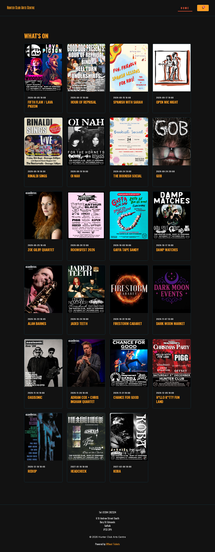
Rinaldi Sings (37, 175)
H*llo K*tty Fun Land (168, 399)
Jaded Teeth (79, 323)
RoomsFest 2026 (83, 249)
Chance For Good (126, 397)
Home (185, 8)
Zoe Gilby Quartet (41, 249)
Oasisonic (35, 397)
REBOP (32, 471)
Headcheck (79, 471)
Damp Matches (167, 249)
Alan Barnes (37, 323)
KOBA (117, 471)
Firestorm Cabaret (127, 323)
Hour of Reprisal (83, 102)
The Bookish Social (127, 175)
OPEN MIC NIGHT (167, 102)
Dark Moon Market (170, 323)
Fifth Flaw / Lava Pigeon (40, 104)
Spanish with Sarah (128, 102)
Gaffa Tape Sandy (126, 249)
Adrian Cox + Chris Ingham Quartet (85, 399)
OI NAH (75, 175)
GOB (159, 175)
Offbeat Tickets (112, 544)
